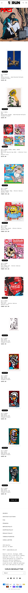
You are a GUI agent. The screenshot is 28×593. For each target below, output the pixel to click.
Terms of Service (8, 536)
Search (5, 513)
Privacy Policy (7, 533)
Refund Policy (7, 526)
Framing (5, 523)
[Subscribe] (23, 573)
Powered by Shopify (16, 589)
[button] (1, 2)
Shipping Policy (8, 530)
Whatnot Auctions (9, 516)
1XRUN (12, 589)
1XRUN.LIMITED (7, 540)
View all (14, 500)
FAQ (4, 520)
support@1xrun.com (12, 549)
